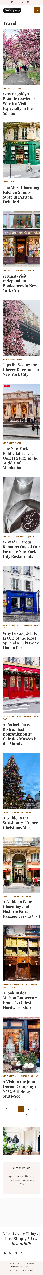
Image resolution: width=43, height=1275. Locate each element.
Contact (29, 1266)
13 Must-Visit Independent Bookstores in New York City (20, 283)
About (11, 1263)
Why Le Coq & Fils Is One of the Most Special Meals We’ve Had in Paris (21, 640)
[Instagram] (23, 2)
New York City (8, 88)
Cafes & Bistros (9, 625)
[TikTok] (17, 2)
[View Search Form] (37, 10)
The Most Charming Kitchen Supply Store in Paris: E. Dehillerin (21, 194)
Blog (20, 1263)
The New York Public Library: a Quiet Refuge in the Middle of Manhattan (20, 458)
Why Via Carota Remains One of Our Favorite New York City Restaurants (21, 549)
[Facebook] (12, 2)
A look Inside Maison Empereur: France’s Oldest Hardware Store (20, 1000)
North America (21, 270)
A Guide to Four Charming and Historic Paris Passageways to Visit (21, 909)
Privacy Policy (16, 1266)
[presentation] (21, 57)
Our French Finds (31, 625)
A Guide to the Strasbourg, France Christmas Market (20, 822)
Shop (27, 985)
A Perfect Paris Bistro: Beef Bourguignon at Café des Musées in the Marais (20, 734)
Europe (6, 182)
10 (19, 1114)
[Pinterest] (28, 2)
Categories (30, 1263)
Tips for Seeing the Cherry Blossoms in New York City (21, 369)
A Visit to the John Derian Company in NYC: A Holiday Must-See (21, 1089)
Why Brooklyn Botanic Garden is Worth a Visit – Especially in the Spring (19, 103)
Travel (18, 88)
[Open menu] (31, 10)
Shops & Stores (27, 1076)
